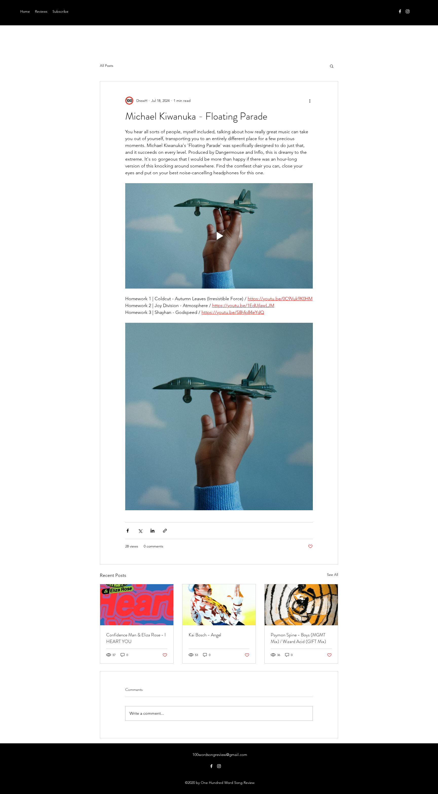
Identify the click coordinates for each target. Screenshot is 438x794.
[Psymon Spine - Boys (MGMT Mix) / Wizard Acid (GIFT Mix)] (301, 604)
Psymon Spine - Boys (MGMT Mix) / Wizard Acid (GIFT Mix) (298, 638)
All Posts (106, 65)
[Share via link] (164, 530)
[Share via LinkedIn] (152, 530)
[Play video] (219, 236)
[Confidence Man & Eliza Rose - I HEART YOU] (136, 604)
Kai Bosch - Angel (205, 635)
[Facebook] (400, 11)
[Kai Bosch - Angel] (219, 604)
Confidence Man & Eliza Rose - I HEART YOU (136, 638)
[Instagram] (407, 11)
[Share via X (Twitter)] (140, 530)
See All (332, 574)
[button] (331, 66)
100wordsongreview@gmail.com (219, 754)
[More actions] (310, 101)
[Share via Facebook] (127, 530)
